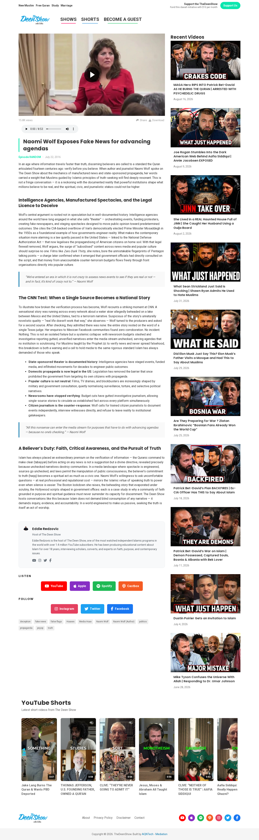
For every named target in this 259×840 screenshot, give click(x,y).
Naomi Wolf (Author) (123, 621)
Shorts (90, 19)
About (86, 818)
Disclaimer (123, 818)
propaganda (26, 628)
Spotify (107, 586)
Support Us (230, 5)
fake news (40, 621)
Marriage (66, 5)
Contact (139, 818)
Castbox (133, 586)
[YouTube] (34, 560)
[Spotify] (200, 817)
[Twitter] (45, 560)
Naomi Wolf (102, 621)
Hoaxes (71, 621)
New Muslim (26, 5)
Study (55, 5)
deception (25, 621)
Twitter (95, 609)
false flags (56, 621)
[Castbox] (209, 817)
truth (50, 628)
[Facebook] (50, 560)
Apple (82, 586)
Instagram (67, 609)
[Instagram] (39, 560)
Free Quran (43, 5)
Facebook (122, 609)
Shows (68, 19)
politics (143, 621)
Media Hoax (85, 621)
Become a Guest (123, 19)
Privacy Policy (103, 818)
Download (158, 120)
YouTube (57, 586)
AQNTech (147, 834)
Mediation (161, 834)
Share (143, 120)
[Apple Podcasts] (191, 817)
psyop (40, 628)
